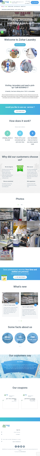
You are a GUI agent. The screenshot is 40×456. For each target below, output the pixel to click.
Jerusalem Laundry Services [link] (8, 9)
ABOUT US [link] (23, 6)
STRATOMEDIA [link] (23, 451)
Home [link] (6, 6)
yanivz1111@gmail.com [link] (17, 441)
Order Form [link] (10, 6)
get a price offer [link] (20, 111)
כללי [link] (21, 204)
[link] (1, 1)
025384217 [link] (23, 87)
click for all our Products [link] (20, 44)
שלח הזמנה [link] (35, 2)
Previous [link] (1, 24)
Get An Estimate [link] (20, 277)
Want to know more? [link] (20, 28)
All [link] (18, 204)
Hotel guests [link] (18, 9)
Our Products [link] (17, 6)
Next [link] (38, 24)
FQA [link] (22, 9)
